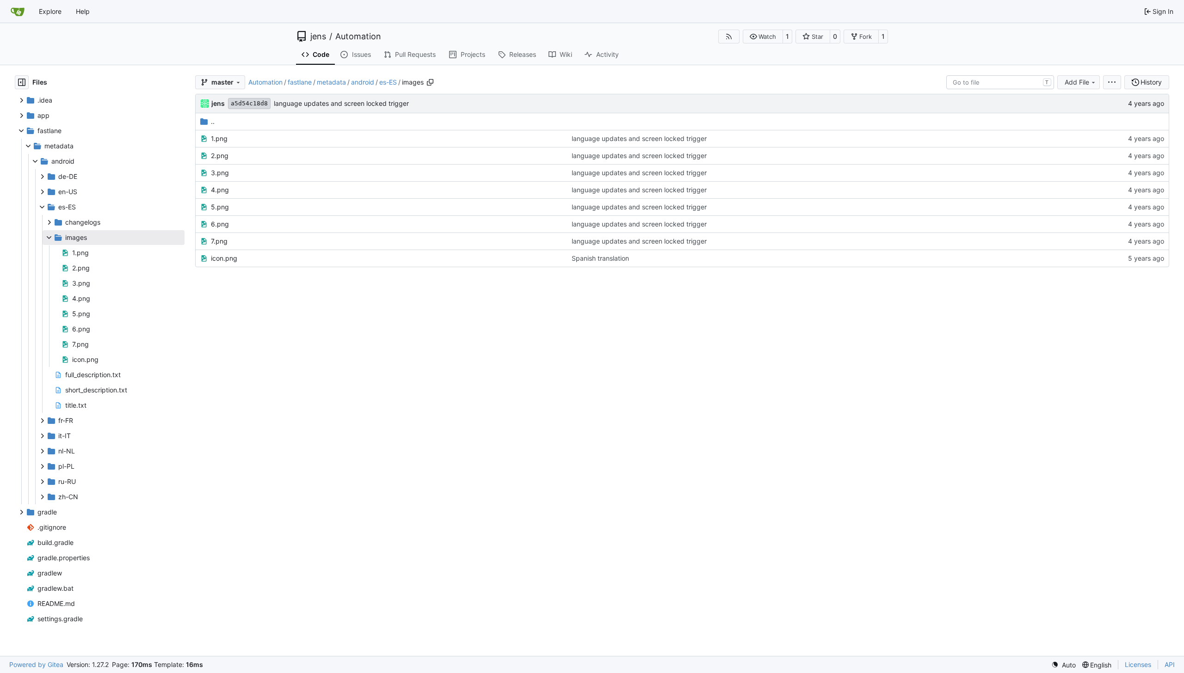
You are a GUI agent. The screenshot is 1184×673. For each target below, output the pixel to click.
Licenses (1138, 664)
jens (318, 36)
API (1170, 664)
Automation (358, 36)
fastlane (300, 82)
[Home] (18, 11)
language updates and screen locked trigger (341, 103)
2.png (219, 155)
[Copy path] (430, 82)
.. (213, 121)
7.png (219, 241)
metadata (331, 82)
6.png (220, 224)
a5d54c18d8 (249, 103)
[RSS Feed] (729, 36)
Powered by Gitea (36, 664)
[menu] (1112, 82)
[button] (763, 36)
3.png (220, 173)
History (1151, 82)
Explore (50, 11)
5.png (220, 207)
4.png (220, 190)
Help (83, 11)
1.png (219, 138)
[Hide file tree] (22, 82)
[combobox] (1000, 82)
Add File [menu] (1077, 82)
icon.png (224, 258)
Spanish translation (600, 258)
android (362, 82)
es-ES (388, 82)
